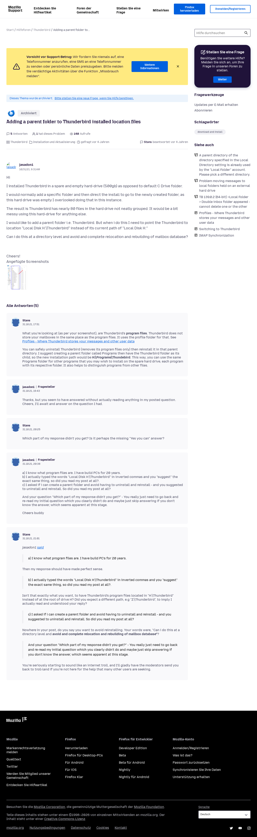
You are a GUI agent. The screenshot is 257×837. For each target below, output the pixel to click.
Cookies (102, 828)
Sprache (204, 807)
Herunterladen (76, 748)
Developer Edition (133, 748)
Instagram (249, 828)
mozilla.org (15, 828)
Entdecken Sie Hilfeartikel (45, 10)
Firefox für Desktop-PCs (84, 755)
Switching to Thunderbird (219, 229)
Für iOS (70, 770)
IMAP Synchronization (216, 235)
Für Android (74, 762)
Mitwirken (161, 10)
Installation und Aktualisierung (54, 142)
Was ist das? (182, 755)
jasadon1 (26, 165)
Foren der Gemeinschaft (88, 10)
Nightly (124, 770)
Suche (246, 33)
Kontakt (121, 828)
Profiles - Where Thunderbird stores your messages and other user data (224, 218)
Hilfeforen (23, 30)
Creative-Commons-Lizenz (64, 819)
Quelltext (13, 759)
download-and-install (210, 132)
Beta (122, 755)
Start (10, 30)
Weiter (222, 79)
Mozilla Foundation (149, 807)
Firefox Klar (74, 777)
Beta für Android (132, 762)
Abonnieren (203, 110)
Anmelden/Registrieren (230, 9)
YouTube (240, 828)
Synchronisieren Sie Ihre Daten (197, 770)
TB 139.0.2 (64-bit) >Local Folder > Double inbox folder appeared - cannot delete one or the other (224, 201)
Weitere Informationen (149, 66)
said (40, 547)
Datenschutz (81, 828)
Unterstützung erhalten (191, 777)
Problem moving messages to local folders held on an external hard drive (224, 185)
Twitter (12, 766)
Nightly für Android (134, 777)
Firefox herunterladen (189, 9)
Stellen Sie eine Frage (128, 10)
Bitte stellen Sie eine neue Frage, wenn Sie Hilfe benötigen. (94, 98)
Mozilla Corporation (49, 807)
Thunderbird (41, 30)
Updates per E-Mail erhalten (216, 105)
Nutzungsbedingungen (47, 828)
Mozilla (16, 720)
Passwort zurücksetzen (191, 762)
